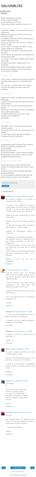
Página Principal (18, 467)
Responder (9, 264)
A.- (7, 270)
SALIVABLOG (11, 6)
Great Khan (10, 196)
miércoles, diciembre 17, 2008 (23, 196)
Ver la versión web (18, 471)
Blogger (23, 475)
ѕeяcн (8, 381)
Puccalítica (9, 412)
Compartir (5, 186)
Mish (7, 349)
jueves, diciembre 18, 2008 (19, 381)
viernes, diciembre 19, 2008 (23, 412)
